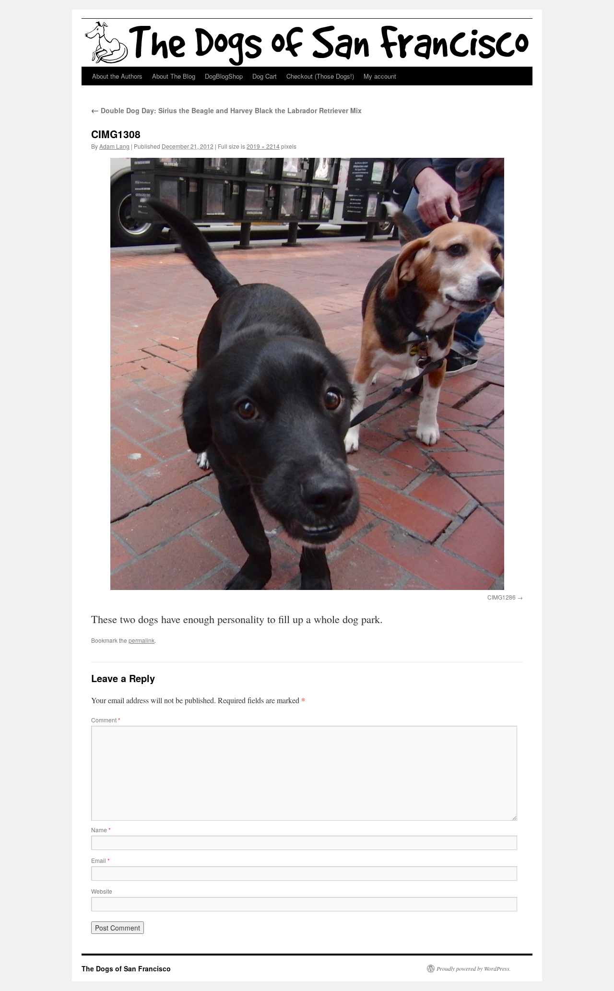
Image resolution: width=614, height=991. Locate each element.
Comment (105, 720)
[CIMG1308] (307, 374)
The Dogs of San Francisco (126, 968)
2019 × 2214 (263, 146)
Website (101, 891)
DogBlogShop (224, 76)
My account (380, 76)
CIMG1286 (501, 597)
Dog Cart (264, 76)
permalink (141, 640)
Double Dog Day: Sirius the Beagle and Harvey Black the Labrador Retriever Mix (226, 110)
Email (100, 860)
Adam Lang (114, 146)
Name (101, 830)
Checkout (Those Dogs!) (320, 76)
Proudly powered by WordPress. (474, 968)
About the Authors (117, 76)
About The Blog (173, 76)
